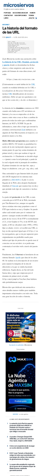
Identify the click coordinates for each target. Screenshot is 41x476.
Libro (6, 18)
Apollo (18, 257)
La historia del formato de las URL (19, 30)
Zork (23, 129)
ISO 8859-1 (16, 179)
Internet (6, 25)
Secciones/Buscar (20, 13)
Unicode (15, 186)
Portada (7, 13)
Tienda (31, 15)
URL (33, 84)
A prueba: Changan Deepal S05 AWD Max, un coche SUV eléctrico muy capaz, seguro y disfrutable (22, 438)
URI (10, 94)
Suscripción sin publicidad (16, 345)
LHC (6, 9)
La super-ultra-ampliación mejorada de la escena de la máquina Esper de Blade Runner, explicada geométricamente (22, 467)
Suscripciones (21, 15)
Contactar (8, 15)
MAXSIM (15, 414)
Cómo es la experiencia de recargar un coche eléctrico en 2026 (22, 447)
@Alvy (8, 37)
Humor (32, 13)
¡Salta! (31, 18)
